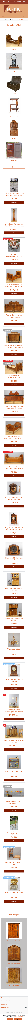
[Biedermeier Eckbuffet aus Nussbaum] (14, 610)
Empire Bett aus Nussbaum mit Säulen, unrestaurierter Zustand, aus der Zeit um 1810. (14, 346)
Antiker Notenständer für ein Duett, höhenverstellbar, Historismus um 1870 (14, 195)
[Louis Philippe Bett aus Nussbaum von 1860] (14, 367)
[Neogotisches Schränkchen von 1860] (14, 731)
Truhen (14, 93)
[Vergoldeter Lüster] (14, 640)
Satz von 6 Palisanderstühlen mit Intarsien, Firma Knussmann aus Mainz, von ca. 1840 (14, 255)
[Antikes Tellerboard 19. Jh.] (14, 762)
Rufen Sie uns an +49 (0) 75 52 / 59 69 (15, 2)
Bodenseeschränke (14, 963)
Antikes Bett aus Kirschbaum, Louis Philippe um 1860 (14, 437)
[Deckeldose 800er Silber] (14, 884)
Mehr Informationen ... (19, 1016)
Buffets (14, 138)
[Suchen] (20, 16)
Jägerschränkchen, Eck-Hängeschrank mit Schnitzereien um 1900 (14, 498)
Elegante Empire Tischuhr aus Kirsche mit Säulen (14, 528)
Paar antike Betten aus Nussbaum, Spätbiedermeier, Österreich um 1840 (14, 316)
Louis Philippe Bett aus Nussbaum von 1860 (14, 377)
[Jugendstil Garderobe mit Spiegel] (14, 823)
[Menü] (2, 16)
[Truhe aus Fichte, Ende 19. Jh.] (14, 853)
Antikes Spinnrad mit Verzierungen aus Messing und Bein (14, 711)
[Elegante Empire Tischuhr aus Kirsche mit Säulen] (14, 519)
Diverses (14, 160)
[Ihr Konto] (23, 16)
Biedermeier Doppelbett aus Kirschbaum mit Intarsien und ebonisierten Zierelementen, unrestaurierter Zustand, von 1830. (14, 407)
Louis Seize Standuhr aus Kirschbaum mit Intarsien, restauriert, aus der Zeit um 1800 (14, 225)
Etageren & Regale (14, 116)
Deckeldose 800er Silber (14, 893)
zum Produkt (14, 202)
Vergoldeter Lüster (14, 649)
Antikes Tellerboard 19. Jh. (14, 771)
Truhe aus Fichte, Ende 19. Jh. (14, 863)
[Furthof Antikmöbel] (14, 9)
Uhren (14, 71)
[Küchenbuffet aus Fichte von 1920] (14, 579)
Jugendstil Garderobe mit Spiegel (14, 833)
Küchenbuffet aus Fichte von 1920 (14, 589)
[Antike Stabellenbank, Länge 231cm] (14, 793)
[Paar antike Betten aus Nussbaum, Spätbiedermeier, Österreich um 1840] (14, 306)
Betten (14, 49)
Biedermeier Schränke (14, 941)
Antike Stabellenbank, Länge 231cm (14, 802)
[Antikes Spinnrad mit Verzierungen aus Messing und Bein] (14, 701)
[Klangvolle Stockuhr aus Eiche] (14, 549)
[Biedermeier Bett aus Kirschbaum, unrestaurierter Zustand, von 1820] (14, 458)
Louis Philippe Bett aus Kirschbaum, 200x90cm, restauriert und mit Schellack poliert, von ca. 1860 (14, 286)
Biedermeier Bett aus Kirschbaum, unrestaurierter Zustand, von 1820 (14, 468)
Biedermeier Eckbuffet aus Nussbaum (14, 620)
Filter (15, 166)
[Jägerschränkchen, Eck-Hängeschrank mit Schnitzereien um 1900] (14, 488)
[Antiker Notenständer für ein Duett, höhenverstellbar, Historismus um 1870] (14, 185)
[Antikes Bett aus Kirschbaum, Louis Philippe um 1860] (14, 428)
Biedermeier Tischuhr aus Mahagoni (14, 680)
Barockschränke (14, 985)
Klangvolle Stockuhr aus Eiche (14, 559)
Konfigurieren (18, 1019)
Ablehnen (10, 1019)
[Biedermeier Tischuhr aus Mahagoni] (14, 670)
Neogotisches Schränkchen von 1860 (14, 741)
